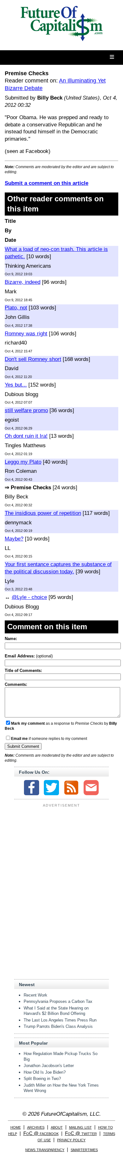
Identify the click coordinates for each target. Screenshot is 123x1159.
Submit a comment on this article (46, 183)
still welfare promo (26, 410)
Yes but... (16, 385)
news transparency (44, 1149)
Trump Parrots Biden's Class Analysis (58, 1026)
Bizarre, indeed (22, 282)
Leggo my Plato (23, 462)
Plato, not (16, 308)
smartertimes (84, 1149)
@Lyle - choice (29, 597)
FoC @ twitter (81, 1133)
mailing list (80, 1127)
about (57, 1127)
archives (35, 1127)
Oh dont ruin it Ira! (26, 436)
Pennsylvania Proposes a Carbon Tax (58, 1001)
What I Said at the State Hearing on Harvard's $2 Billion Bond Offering (56, 1011)
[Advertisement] (61, 848)
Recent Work (35, 995)
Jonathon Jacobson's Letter (49, 1065)
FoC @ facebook (41, 1133)
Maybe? (14, 539)
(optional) (29, 656)
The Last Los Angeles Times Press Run (60, 1020)
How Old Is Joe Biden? (45, 1072)
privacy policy (71, 1139)
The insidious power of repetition (43, 513)
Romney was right (26, 334)
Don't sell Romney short (33, 359)
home (15, 1127)
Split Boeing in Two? (42, 1078)
